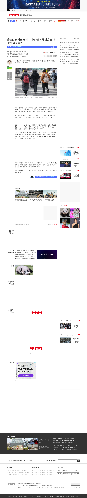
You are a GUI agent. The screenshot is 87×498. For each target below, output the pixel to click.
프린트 (11, 76)
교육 (31, 21)
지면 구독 (55, 224)
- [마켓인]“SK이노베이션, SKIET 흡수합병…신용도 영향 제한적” (18, 472)
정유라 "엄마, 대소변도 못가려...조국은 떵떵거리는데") (26, 258)
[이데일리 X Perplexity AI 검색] (32, 47)
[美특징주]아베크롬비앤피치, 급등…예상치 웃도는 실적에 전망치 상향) (29, 250)
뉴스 (71, 38)
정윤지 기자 (9, 66)
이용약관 (31, 496)
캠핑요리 (59, 473)
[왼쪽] (31, 265)
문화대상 (59, 470)
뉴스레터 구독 (50, 224)
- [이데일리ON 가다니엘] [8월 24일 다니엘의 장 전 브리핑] (43, 472)
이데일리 (19, 15)
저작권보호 (57, 496)
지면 (73, 9)
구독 (71, 9)
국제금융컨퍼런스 (66, 473)
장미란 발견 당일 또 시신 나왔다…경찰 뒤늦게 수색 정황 (65, 442)
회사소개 (9, 496)
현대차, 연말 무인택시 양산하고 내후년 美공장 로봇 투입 (65, 447)
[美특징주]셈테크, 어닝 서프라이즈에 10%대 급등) (25, 252)
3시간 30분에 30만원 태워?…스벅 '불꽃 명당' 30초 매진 (64, 445)
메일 (8, 76)
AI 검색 (12, 21)
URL (11, 78)
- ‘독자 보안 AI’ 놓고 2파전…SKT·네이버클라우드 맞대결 (17, 474)
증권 (75, 38)
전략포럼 (65, 470)
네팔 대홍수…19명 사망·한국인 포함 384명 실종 (63, 440)
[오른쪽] (32, 265)
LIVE (8, 10)
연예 (78, 38)
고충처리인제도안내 (49, 496)
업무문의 (25, 496)
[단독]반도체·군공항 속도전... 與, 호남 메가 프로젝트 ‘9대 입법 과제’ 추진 (68, 449)
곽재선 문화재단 (75, 473)
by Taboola (12, 233)
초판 (76, 9)
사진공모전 (76, 470)
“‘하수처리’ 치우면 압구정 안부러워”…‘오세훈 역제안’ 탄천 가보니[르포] (68, 438)
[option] (32, 10)
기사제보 (67, 496)
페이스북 (8, 73)
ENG (68, 9)
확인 (78, 460)
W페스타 (70, 470)
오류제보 (62, 496)
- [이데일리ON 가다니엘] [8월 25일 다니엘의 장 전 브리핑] (43, 470)
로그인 (79, 9)
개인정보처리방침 (74, 496)
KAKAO (8, 78)
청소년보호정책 (39, 496)
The (77, 20)
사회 (20, 21)
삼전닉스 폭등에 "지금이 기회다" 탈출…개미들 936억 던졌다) (27, 254)
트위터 (11, 73)
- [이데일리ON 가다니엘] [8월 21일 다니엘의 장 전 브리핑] (43, 474)
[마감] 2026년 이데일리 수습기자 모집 (20, 460)
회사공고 (15, 496)
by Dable (12, 284)
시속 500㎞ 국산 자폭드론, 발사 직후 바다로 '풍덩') (25, 256)
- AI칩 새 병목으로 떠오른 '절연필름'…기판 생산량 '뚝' (17, 470)
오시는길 (20, 496)
